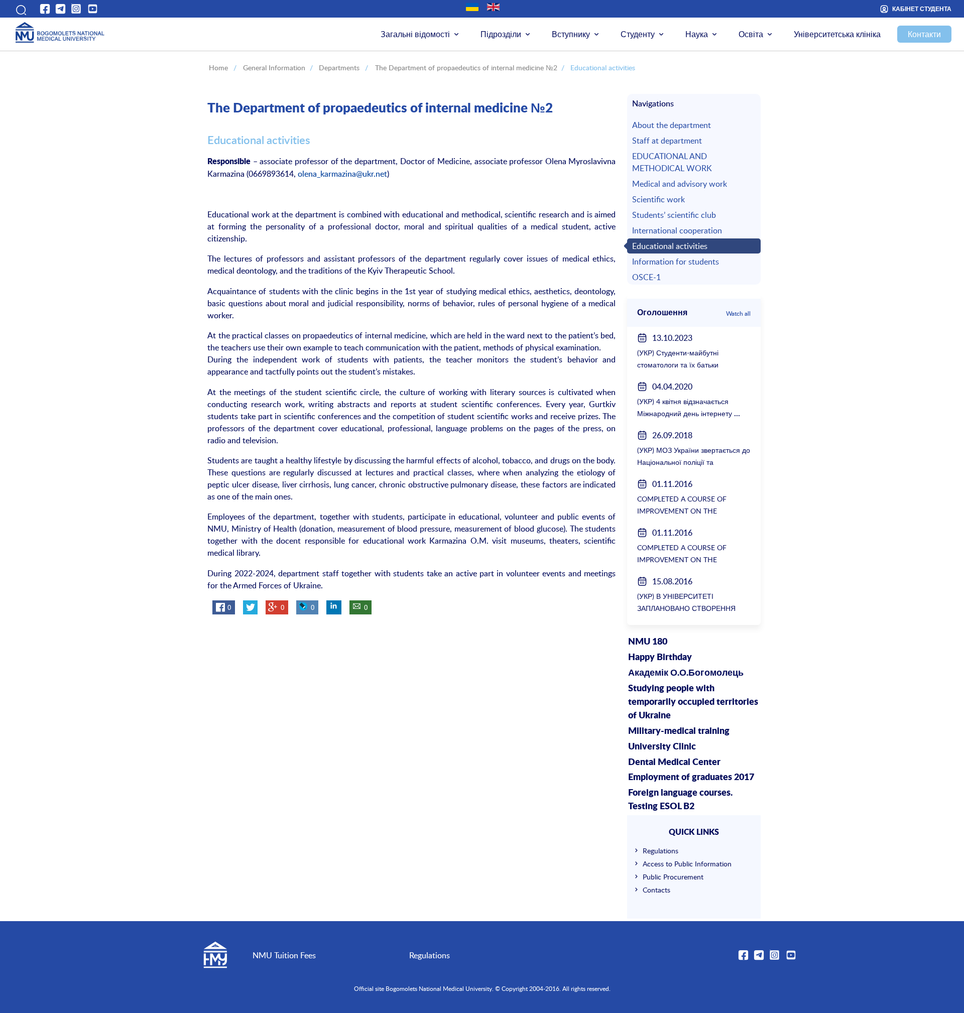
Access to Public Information (687, 863)
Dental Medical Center (674, 762)
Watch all (738, 313)
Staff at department (667, 140)
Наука (696, 34)
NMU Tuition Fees (284, 955)
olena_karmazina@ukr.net (342, 173)
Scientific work (658, 199)
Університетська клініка (837, 34)
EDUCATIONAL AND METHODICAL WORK (672, 162)
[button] (20, 9)
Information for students (675, 261)
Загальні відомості (415, 34)
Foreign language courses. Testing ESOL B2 (680, 800)
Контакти (924, 34)
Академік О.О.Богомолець (686, 673)
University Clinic (662, 746)
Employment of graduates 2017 (691, 777)
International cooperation (677, 230)
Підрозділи (500, 34)
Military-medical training (679, 731)
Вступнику (571, 34)
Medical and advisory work (679, 183)
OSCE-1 (646, 277)
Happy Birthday (660, 657)
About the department (671, 125)
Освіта (751, 34)
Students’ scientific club (674, 214)
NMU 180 (647, 642)
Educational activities (669, 245)
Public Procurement (673, 876)
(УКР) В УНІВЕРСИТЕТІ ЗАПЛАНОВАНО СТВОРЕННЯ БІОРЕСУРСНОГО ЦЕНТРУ (686, 608)
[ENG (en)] (493, 7)
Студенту (638, 34)
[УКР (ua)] (472, 7)
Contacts (656, 890)
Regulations (660, 850)
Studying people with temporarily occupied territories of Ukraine (693, 702)
